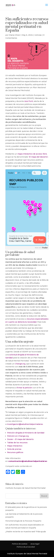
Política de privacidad (26, 547)
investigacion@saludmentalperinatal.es (25, 424)
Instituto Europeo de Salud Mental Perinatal (25, 488)
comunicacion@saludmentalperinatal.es (27, 461)
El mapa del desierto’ (38, 157)
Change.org (20, 364)
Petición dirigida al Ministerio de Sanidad (25, 433)
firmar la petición (24, 388)
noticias (38, 35)
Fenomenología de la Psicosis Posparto (23, 521)
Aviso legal (35, 544)
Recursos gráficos (15, 452)
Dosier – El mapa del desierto (20, 439)
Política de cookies (19, 544)
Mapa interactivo (14, 446)
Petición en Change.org (18, 436)
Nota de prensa (14, 449)
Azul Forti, (28, 101)
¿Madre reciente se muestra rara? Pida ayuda (25, 531)
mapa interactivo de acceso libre (32, 154)
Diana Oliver (14, 35)
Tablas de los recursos (17, 442)
